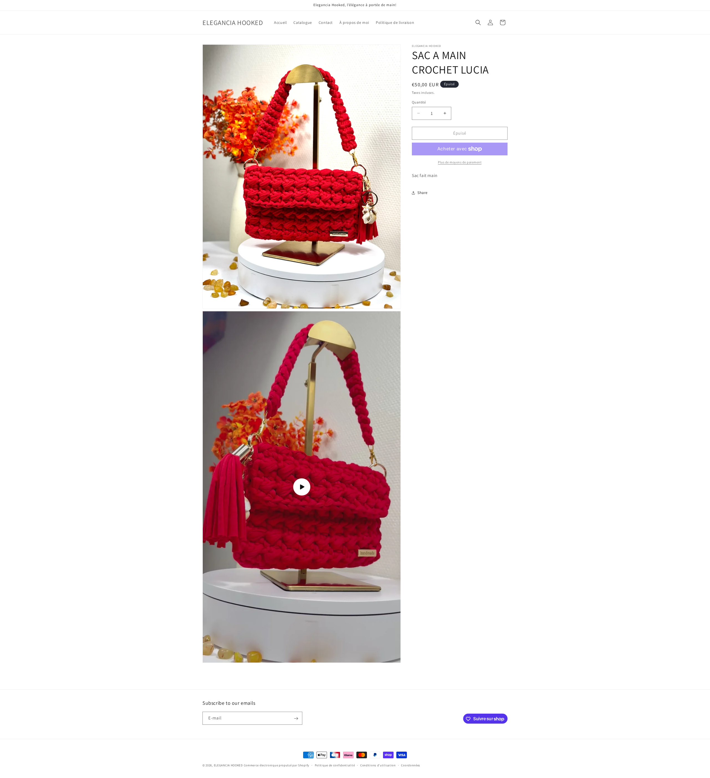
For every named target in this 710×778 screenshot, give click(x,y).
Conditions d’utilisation (378, 765)
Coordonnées (410, 765)
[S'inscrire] (296, 718)
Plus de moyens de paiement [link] (459, 162)
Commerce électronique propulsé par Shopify (276, 765)
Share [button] (422, 192)
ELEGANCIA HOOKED (228, 765)
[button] (478, 22)
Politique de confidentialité (335, 765)
